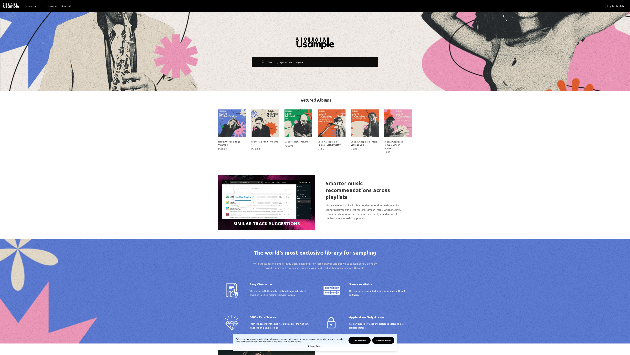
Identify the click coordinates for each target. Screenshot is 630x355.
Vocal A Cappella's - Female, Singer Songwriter (394, 144)
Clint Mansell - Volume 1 (297, 141)
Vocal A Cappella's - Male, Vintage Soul (364, 143)
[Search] (263, 62)
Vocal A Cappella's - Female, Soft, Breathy (329, 143)
